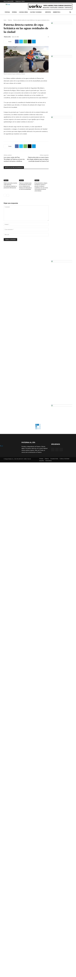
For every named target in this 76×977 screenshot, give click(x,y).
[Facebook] (69, 1)
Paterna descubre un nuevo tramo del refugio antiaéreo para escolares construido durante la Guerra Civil (38, 159)
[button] (70, 12)
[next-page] (8, 195)
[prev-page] (5, 195)
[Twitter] (21, 41)
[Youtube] (61, 449)
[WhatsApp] (25, 41)
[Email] (29, 41)
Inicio (5, 20)
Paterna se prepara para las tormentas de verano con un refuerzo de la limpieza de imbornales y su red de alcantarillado (25, 186)
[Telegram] (34, 41)
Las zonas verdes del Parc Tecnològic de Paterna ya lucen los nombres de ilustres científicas (14, 159)
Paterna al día (7, 36)
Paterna (10, 20)
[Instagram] (71, 1)
